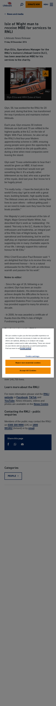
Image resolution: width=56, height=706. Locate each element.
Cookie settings (32, 356)
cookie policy (25, 348)
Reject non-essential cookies (28, 363)
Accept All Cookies (28, 370)
